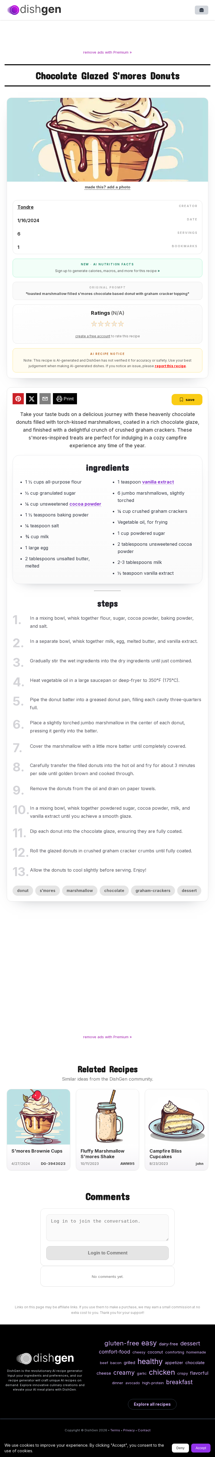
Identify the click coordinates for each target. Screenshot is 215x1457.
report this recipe (170, 366)
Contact (144, 1430)
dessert (189, 890)
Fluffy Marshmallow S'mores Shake (103, 1153)
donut (23, 890)
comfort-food (114, 1352)
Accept (201, 1448)
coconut (155, 1352)
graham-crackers (152, 890)
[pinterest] (18, 399)
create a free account (92, 336)
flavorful (199, 1373)
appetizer (174, 1362)
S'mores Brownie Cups (36, 1151)
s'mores (47, 890)
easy (149, 1343)
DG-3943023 (53, 1164)
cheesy (138, 1352)
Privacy (129, 1430)
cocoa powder (85, 504)
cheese (104, 1373)
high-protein (153, 1383)
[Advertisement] (107, 36)
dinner (117, 1383)
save (190, 399)
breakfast (179, 1382)
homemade (196, 1352)
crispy (182, 1373)
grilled (129, 1362)
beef (104, 1362)
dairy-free (168, 1344)
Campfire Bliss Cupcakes (165, 1153)
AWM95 (127, 1164)
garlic (142, 1373)
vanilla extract (158, 482)
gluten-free (121, 1343)
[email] (45, 399)
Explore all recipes (152, 1404)
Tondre (25, 207)
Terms (115, 1430)
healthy (150, 1361)
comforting (174, 1352)
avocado (132, 1383)
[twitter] (31, 399)
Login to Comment (107, 1253)
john (200, 1164)
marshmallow (80, 890)
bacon (115, 1362)
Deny (180, 1448)
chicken (162, 1372)
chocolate (114, 890)
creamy (124, 1372)
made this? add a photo (107, 187)
